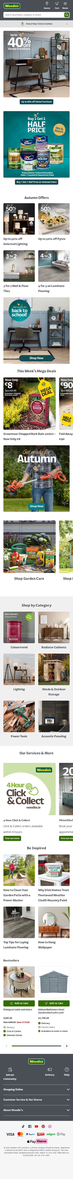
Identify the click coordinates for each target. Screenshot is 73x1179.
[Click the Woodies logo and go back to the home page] (11, 6)
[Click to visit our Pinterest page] (43, 1126)
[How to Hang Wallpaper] (54, 928)
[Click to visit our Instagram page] (49, 1126)
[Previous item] (5, 23)
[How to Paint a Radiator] (54, 878)
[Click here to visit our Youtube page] (36, 1126)
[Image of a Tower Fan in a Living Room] (54, 675)
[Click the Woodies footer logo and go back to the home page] (36, 1061)
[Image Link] (36, 145)
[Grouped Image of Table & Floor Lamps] (19, 673)
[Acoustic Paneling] (54, 720)
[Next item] (67, 23)
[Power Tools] (19, 720)
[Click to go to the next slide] (67, 1046)
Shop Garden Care (29, 579)
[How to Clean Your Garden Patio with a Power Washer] (19, 878)
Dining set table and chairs (17, 1009)
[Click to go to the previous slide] (6, 1046)
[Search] (67, 15)
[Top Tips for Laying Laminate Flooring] (19, 928)
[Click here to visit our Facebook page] (29, 1126)
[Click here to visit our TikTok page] (23, 1126)
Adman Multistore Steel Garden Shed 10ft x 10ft (51, 1011)
